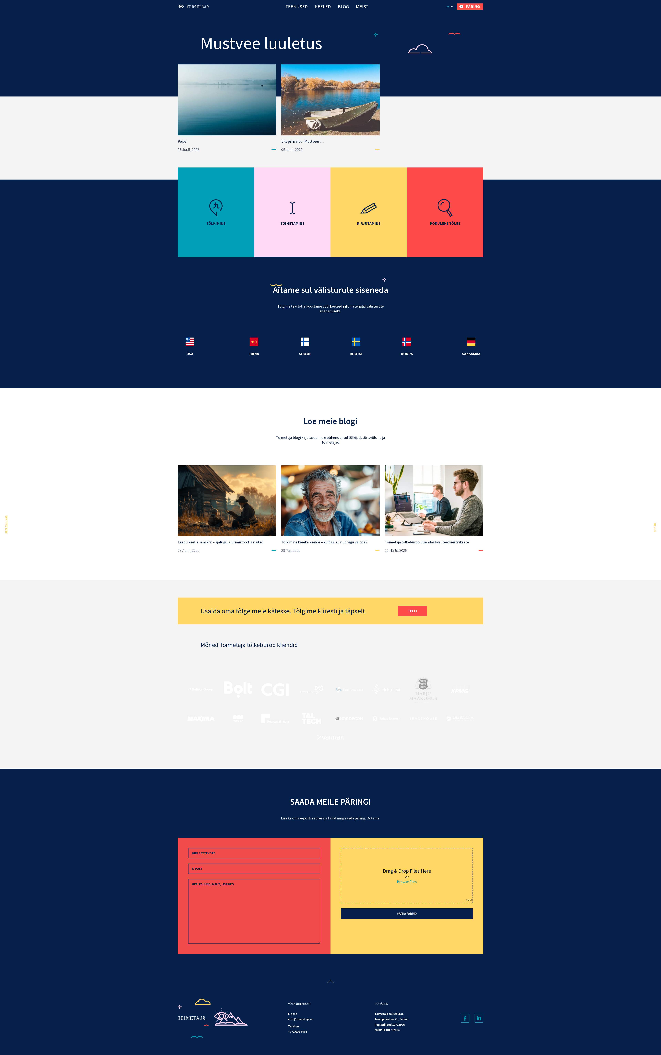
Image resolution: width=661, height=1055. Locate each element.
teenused (296, 6)
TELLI (412, 611)
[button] (450, 6)
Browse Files (407, 881)
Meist (362, 6)
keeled (323, 6)
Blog (343, 6)
